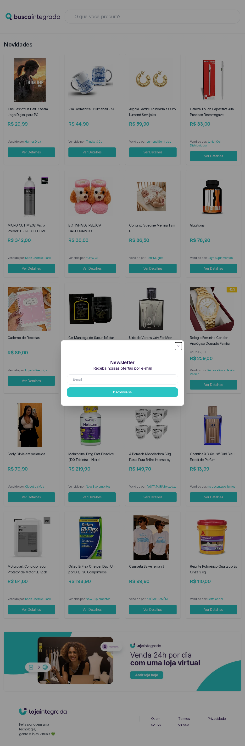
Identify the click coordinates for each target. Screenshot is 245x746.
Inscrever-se (122, 392)
